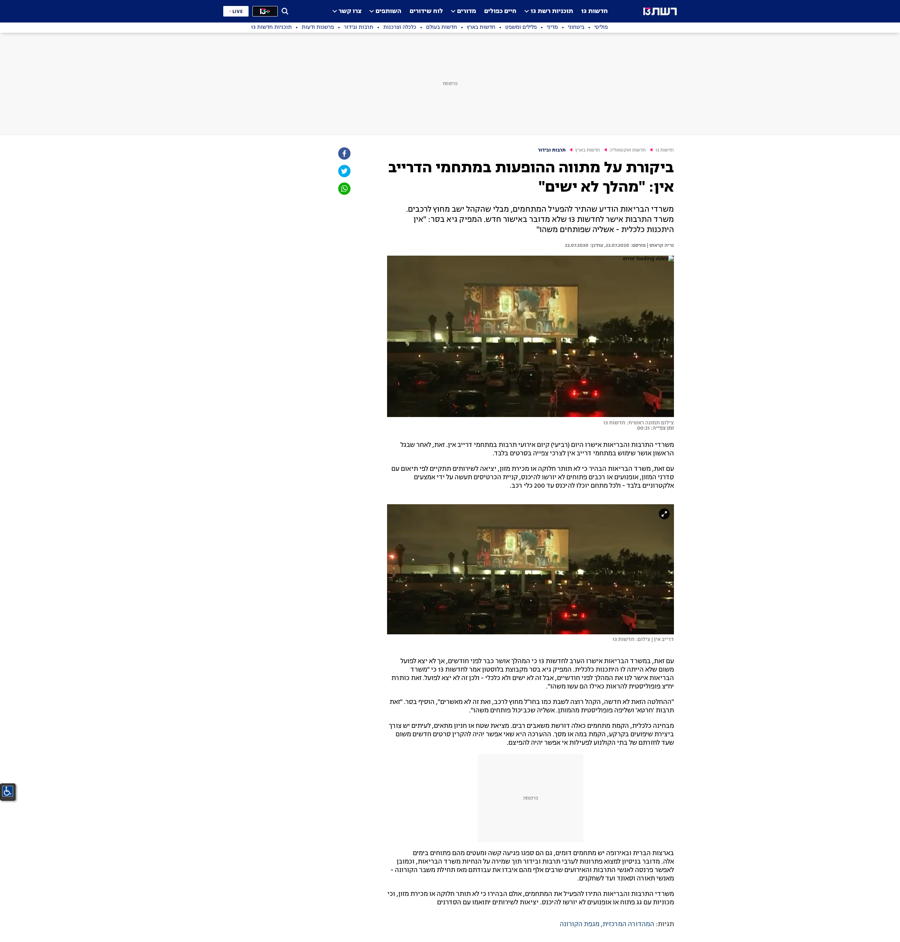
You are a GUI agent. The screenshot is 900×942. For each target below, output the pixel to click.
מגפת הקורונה (579, 924)
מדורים (466, 11)
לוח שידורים (426, 11)
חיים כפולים (500, 11)
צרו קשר (350, 11)
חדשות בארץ (587, 150)
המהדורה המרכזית (628, 924)
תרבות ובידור (552, 150)
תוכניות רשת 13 (552, 11)
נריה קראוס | (660, 245)
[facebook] (344, 153)
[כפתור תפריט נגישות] (7, 791)
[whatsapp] (344, 188)
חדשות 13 (594, 11)
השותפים (388, 11)
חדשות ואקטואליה (628, 150)
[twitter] (344, 171)
